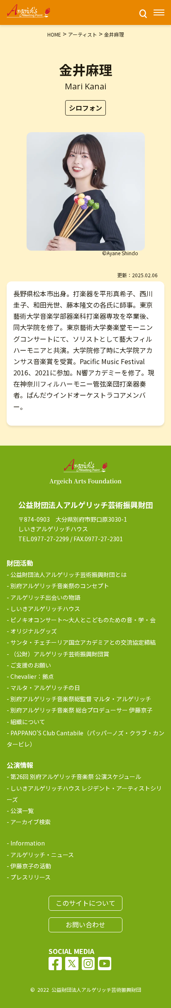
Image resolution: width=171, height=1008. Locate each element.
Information (27, 843)
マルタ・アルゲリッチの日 (45, 687)
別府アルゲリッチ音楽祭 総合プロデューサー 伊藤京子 (81, 710)
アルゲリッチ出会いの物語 (45, 597)
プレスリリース (30, 877)
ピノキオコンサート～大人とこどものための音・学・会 (83, 620)
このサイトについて (85, 903)
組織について (27, 721)
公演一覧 (22, 810)
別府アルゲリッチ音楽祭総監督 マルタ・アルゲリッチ (80, 699)
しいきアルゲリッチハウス (45, 608)
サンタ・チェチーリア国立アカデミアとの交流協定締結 (83, 642)
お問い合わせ (85, 924)
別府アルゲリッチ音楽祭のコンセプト (59, 586)
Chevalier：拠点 (32, 676)
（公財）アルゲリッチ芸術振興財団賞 (59, 654)
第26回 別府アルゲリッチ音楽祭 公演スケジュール (75, 776)
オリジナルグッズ (33, 631)
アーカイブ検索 (30, 822)
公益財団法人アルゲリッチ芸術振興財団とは (68, 574)
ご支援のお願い (30, 665)
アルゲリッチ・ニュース (42, 854)
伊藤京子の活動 (30, 866)
